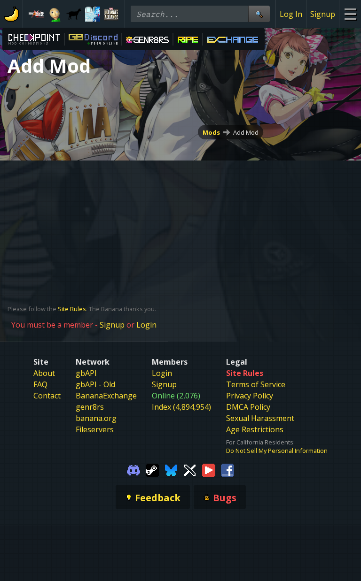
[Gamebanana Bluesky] (171, 470)
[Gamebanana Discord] (133, 470)
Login (146, 325)
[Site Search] (259, 14)
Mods (211, 132)
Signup (322, 14)
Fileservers (95, 429)
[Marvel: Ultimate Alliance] (111, 14)
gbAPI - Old (95, 384)
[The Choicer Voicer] (92, 14)
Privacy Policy (249, 395)
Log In (291, 14)
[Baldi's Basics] (55, 14)
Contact (47, 395)
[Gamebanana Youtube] (208, 470)
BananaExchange (106, 395)
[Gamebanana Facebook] (227, 470)
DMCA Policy (248, 407)
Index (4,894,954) (181, 407)
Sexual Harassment (260, 418)
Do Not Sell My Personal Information (277, 450)
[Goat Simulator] (73, 14)
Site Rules (72, 309)
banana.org (96, 418)
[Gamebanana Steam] (152, 470)
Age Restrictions (254, 429)
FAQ (40, 384)
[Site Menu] (350, 14)
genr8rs (90, 407)
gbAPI (86, 373)
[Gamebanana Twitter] (189, 470)
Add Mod (246, 132)
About (44, 373)
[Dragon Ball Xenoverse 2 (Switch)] (36, 14)
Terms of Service (255, 384)
